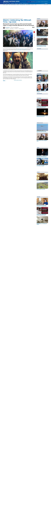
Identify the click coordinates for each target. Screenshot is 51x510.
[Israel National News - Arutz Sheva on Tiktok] (47, 3)
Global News (16, 3)
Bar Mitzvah (7, 28)
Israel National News (5, 18)
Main (4, 3)
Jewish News (20, 3)
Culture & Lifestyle (10, 18)
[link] (42, 28)
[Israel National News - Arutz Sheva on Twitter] (42, 3)
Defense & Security (25, 3)
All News (6, 3)
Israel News (12, 3)
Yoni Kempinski (7, 27)
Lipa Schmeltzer (12, 28)
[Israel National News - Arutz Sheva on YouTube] (46, 3)
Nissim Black (16, 28)
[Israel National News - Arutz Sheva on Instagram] (44, 3)
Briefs (9, 3)
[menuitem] (4, 3)
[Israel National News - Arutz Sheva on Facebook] (43, 3)
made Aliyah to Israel (23, 48)
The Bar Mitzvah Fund (21, 28)
